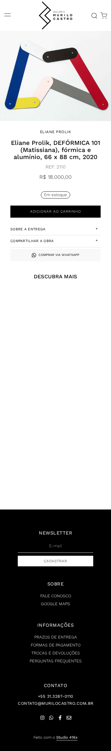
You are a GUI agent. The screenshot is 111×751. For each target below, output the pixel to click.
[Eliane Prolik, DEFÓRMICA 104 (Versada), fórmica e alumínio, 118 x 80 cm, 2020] (27, 318)
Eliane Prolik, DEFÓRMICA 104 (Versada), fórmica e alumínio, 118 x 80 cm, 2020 (27, 371)
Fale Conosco (55, 595)
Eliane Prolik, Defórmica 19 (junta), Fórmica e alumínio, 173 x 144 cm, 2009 (83, 368)
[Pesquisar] (94, 15)
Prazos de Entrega (55, 637)
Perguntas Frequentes (56, 661)
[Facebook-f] (60, 717)
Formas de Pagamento (56, 645)
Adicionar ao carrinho (55, 211)
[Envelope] (69, 717)
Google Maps (55, 603)
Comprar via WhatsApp (58, 255)
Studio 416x (67, 737)
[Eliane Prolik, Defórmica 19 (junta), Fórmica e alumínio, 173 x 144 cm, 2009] (84, 318)
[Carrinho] (103, 15)
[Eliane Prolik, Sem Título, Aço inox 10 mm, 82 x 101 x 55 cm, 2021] (27, 429)
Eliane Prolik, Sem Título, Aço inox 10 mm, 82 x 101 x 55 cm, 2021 (27, 479)
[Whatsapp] (51, 717)
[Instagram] (42, 717)
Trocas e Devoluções (55, 653)
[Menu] (7, 15)
